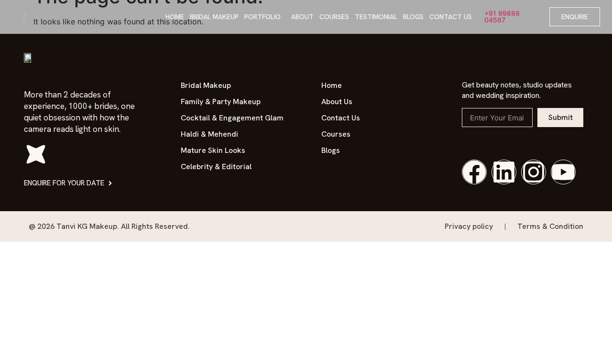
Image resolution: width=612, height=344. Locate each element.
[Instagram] (533, 172)
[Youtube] (563, 172)
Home (174, 16)
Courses (334, 16)
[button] (264, 17)
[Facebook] (474, 172)
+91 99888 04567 (502, 16)
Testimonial (376, 16)
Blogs (413, 16)
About (302, 16)
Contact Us (450, 16)
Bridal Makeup (214, 16)
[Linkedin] (504, 172)
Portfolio (262, 16)
